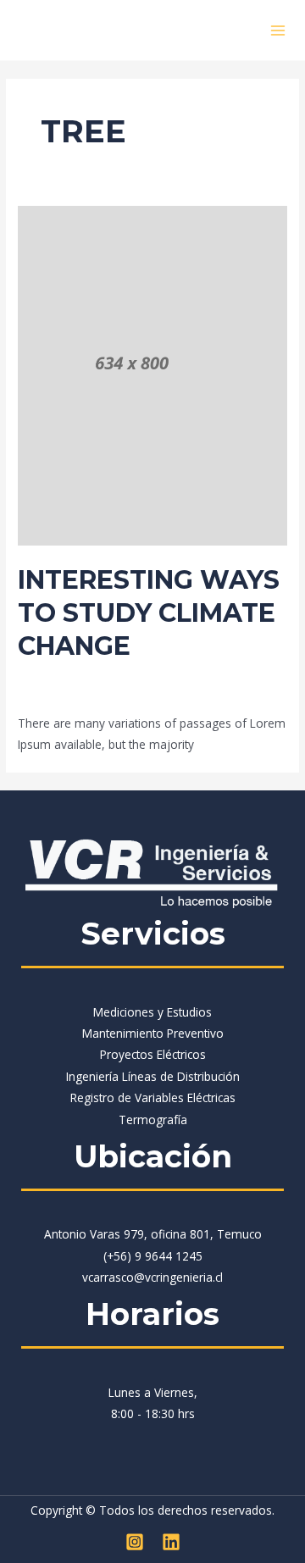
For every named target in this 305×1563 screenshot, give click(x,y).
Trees (74, 693)
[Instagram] (134, 1542)
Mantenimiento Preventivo (153, 1033)
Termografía (153, 1119)
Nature (233, 676)
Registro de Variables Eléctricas (153, 1097)
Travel (35, 693)
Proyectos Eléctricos (153, 1054)
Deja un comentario (71, 676)
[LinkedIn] (171, 1542)
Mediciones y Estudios (152, 1012)
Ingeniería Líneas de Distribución (153, 1076)
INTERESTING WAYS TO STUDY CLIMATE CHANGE (149, 613)
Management (172, 676)
